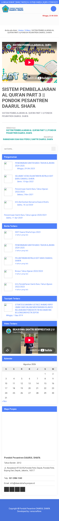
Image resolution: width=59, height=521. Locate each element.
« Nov (4, 401)
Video (27, 30)
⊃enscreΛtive (35, 511)
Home (21, 30)
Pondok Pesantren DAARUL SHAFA (35, 508)
